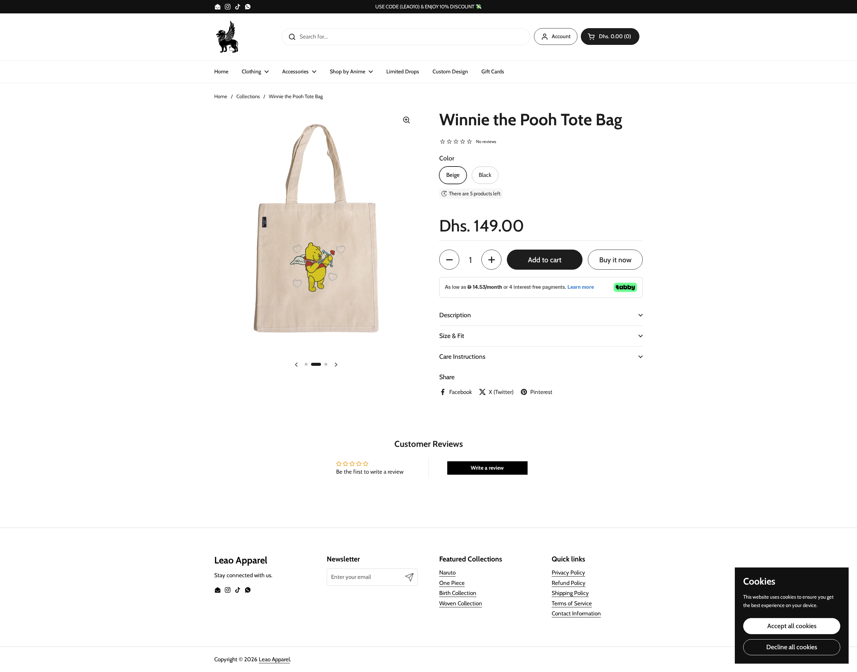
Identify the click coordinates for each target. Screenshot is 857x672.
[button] (610, 36)
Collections (248, 96)
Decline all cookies (791, 647)
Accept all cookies (791, 626)
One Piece (452, 583)
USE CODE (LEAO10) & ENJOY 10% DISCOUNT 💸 (428, 6)
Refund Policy (569, 583)
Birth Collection (457, 593)
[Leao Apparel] (227, 37)
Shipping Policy (570, 593)
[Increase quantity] (491, 260)
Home (220, 96)
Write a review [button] (487, 468)
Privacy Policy (568, 572)
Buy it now (615, 259)
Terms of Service (572, 603)
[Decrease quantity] (449, 260)
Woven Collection (460, 603)
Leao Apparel (274, 659)
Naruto (447, 572)
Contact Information (576, 613)
